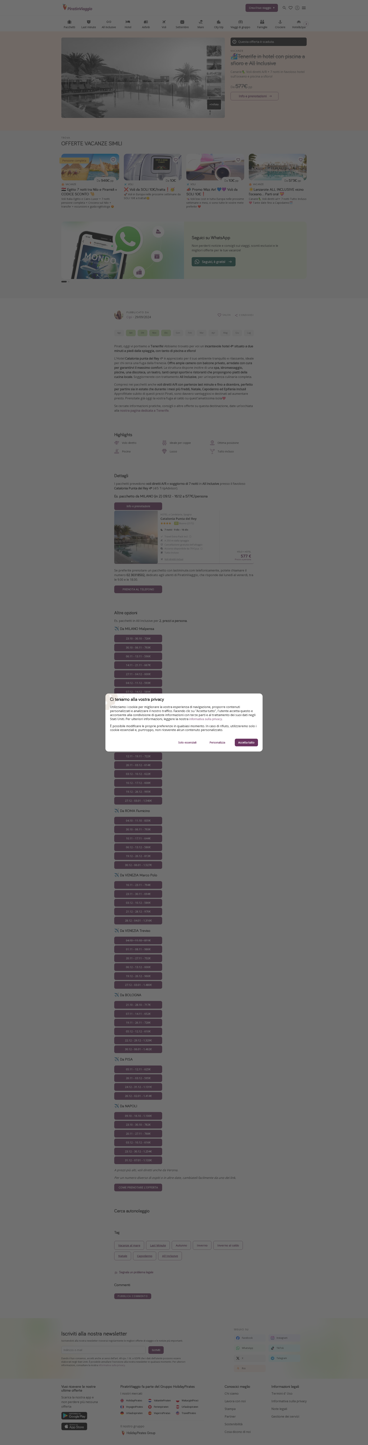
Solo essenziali (187, 742)
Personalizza (217, 742)
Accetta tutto (246, 742)
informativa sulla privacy (205, 719)
